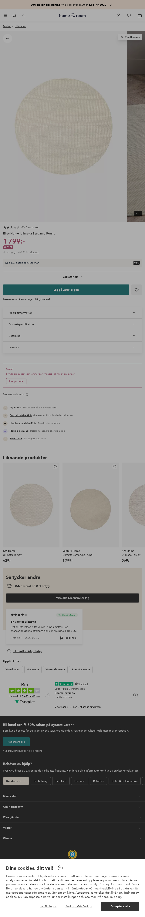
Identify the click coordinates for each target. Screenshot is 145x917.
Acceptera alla (120, 906)
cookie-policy (112, 897)
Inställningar (48, 906)
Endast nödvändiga (79, 906)
